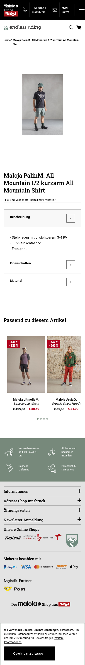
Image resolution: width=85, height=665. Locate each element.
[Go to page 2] (41, 419)
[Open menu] (82, 9)
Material (16, 280)
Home (7, 40)
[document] (42, 644)
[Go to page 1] (38, 419)
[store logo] (22, 27)
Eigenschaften (20, 263)
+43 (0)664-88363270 (39, 10)
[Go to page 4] (47, 419)
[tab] (42, 218)
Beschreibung (20, 217)
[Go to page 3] (44, 419)
